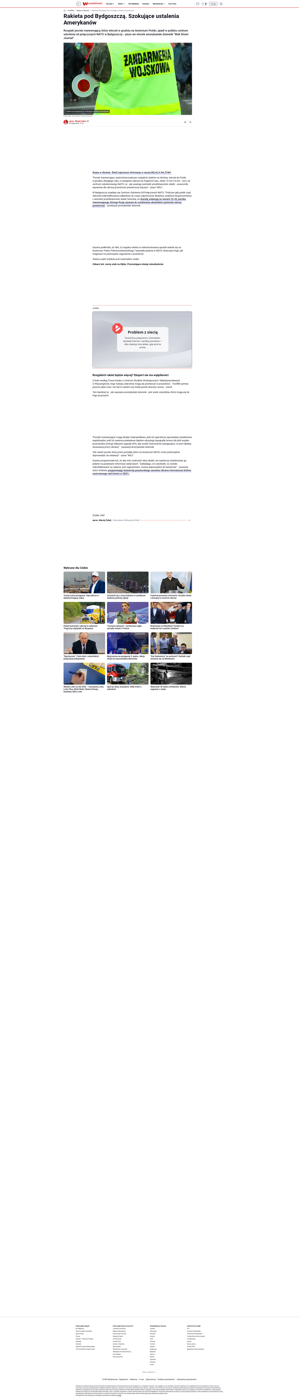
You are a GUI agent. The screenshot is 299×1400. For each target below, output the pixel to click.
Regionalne (158, 4)
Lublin (152, 1364)
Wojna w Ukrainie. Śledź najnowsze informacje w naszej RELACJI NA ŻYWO (132, 172)
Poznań (152, 1344)
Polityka (172, 4)
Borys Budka (117, 1346)
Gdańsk (152, 1346)
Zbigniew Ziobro (118, 1336)
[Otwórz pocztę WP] (197, 4)
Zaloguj (213, 4)
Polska (109, 4)
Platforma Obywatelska (194, 1334)
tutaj (119, 1395)
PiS (188, 1328)
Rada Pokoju (80, 1334)
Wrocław (152, 1334)
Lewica (189, 1341)
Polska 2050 (191, 1346)
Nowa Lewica (191, 1344)
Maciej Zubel (80, 121)
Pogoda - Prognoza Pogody (84, 1339)
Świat (120, 4)
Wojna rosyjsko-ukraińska (84, 1331)
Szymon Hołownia (118, 1344)
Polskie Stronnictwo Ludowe (196, 1336)
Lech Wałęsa (117, 1354)
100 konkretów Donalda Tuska (85, 1349)
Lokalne (152, 1328)
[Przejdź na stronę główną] (78, 5)
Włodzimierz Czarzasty (120, 1349)
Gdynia (152, 1354)
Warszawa (153, 1331)
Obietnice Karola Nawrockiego (85, 1346)
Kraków (152, 1336)
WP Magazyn (80, 1328)
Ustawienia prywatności (186, 1379)
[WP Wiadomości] (94, 4)
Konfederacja (191, 1339)
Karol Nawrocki (118, 1357)
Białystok (153, 1352)
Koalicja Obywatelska (194, 1331)
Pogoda (145, 4)
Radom (152, 1357)
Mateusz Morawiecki (119, 1331)
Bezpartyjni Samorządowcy (195, 1349)
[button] (204, 3)
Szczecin (152, 1341)
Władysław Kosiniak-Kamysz (122, 1352)
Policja (78, 1336)
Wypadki (78, 1341)
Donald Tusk (117, 1341)
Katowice (153, 1359)
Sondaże (78, 1344)
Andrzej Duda (117, 1339)
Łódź (151, 1339)
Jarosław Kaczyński (119, 1328)
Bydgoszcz (153, 1349)
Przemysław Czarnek (119, 1334)
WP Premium (133, 4)
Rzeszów (152, 1362)
